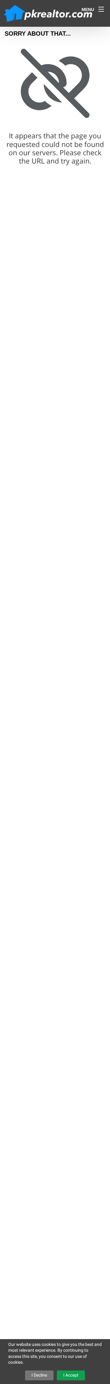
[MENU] (101, 9)
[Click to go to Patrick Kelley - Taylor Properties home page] (49, 13)
